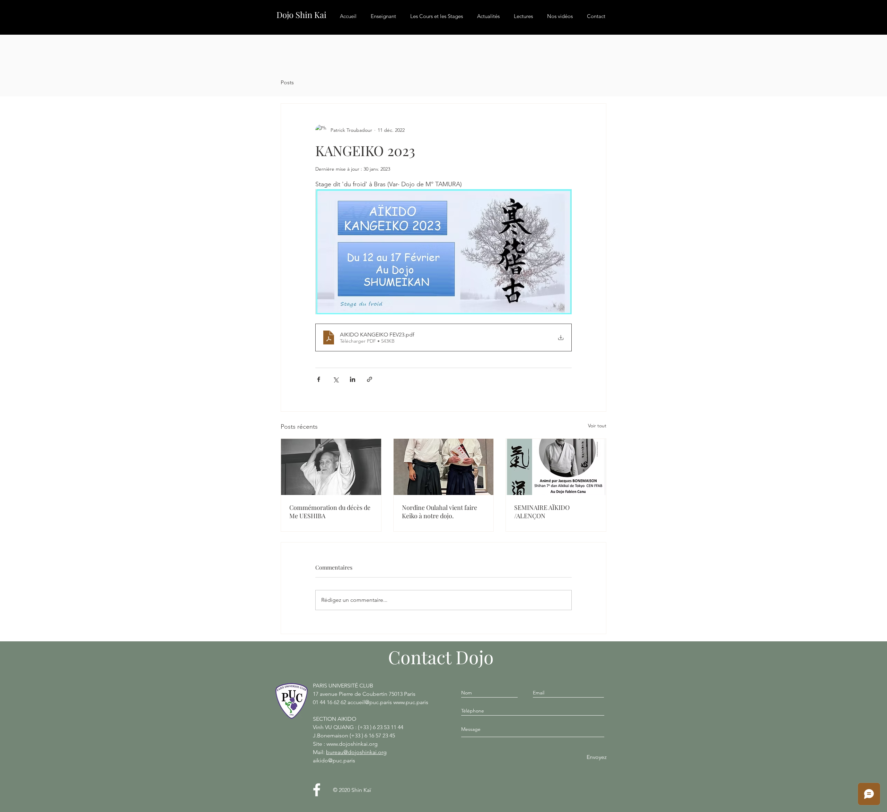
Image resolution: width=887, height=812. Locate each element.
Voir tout (597, 425)
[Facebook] (316, 789)
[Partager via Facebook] (318, 379)
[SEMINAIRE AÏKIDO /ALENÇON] (556, 467)
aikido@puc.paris (334, 760)
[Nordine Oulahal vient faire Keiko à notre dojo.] (444, 467)
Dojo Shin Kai (301, 14)
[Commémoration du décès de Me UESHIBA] (331, 467)
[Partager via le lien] (369, 379)
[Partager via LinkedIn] (352, 379)
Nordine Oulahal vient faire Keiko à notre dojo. (439, 511)
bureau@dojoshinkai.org (356, 752)
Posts (287, 82)
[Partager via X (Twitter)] (335, 379)
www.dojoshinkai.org (352, 744)
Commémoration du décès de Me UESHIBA (329, 511)
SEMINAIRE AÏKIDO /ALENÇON (542, 511)
